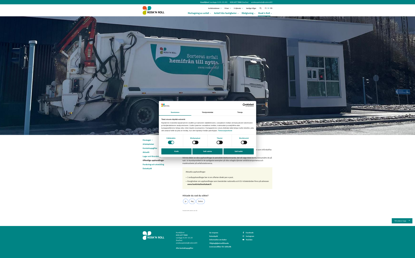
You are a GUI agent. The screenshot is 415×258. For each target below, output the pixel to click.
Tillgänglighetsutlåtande (219, 243)
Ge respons (213, 233)
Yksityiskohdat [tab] (207, 112)
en (271, 8)
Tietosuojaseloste (225, 130)
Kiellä (176, 151)
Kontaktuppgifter (150, 148)
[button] (185, 201)
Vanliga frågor (251, 8)
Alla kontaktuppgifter (184, 248)
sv (268, 8)
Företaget (147, 140)
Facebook (249, 233)
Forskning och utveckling (153, 164)
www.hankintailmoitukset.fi (199, 184)
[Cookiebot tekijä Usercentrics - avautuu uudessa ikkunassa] (244, 105)
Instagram (250, 236)
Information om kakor (218, 240)
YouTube (249, 240)
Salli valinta (207, 151)
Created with (189, 210)
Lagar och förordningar (152, 156)
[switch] (195, 142)
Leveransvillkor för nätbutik (220, 247)
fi (266, 8)
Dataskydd (147, 168)
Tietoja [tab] (240, 112)
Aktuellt (146, 152)
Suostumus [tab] (175, 112)
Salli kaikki (239, 151)
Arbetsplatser (148, 144)
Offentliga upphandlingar (153, 160)
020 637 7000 (236, 2)
